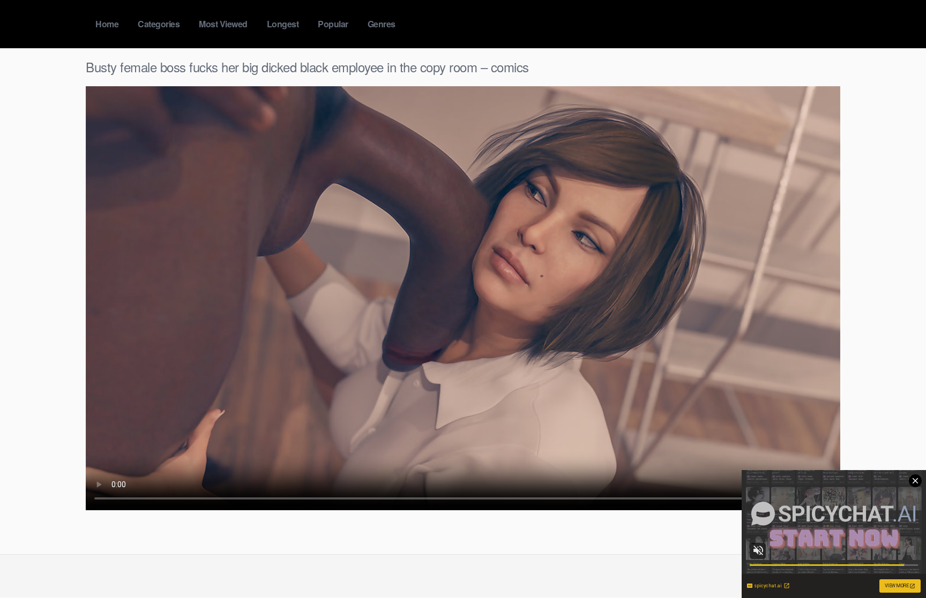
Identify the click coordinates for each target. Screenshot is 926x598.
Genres (381, 24)
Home (106, 24)
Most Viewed (223, 24)
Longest (283, 24)
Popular (333, 24)
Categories (159, 24)
